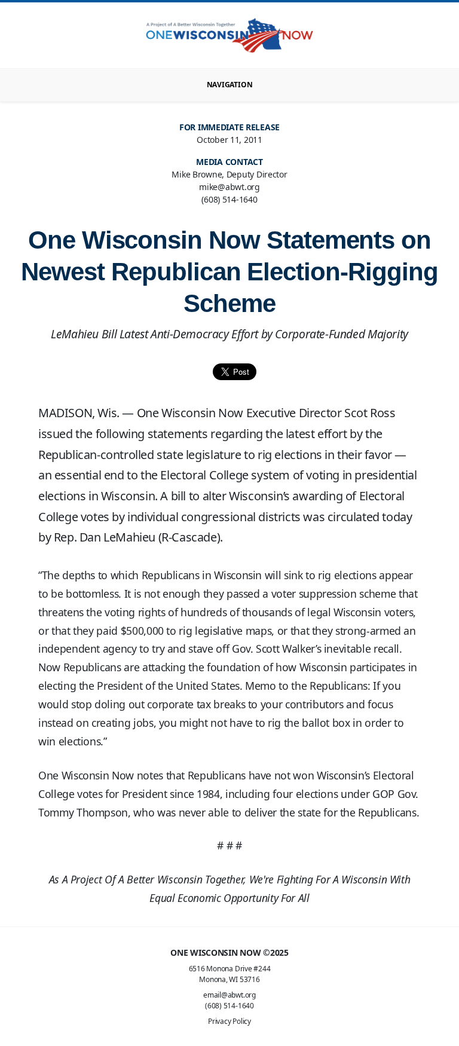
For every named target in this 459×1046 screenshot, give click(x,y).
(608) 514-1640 (229, 1006)
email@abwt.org (229, 995)
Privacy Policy (229, 1021)
